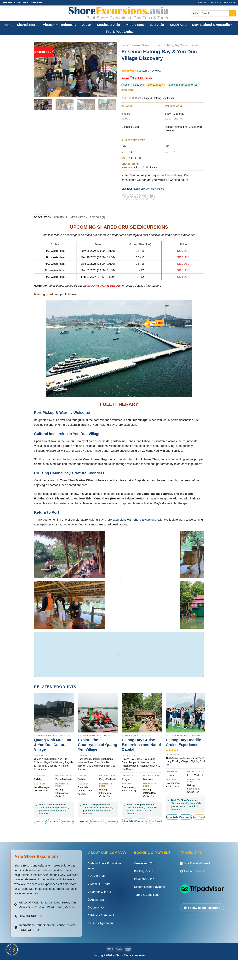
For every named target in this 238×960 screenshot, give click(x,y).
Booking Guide (143, 871)
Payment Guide (144, 879)
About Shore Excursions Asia (104, 866)
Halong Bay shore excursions (107, 519)
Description (42, 217)
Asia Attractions (193, 871)
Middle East (135, 24)
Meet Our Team (100, 884)
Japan (86, 24)
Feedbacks (230, 2)
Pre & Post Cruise (120, 31)
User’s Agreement (102, 923)
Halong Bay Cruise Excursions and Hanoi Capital (141, 745)
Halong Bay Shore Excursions (183, 45)
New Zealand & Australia (211, 24)
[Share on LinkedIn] (152, 197)
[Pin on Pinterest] (145, 197)
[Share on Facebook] (125, 197)
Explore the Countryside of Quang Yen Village (97, 745)
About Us (202, 2)
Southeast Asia (108, 24)
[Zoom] (38, 92)
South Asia (178, 24)
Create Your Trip (144, 863)
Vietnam (49, 24)
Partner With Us (100, 891)
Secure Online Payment (149, 886)
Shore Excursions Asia (147, 519)
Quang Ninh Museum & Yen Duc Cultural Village (52, 745)
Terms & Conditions (146, 894)
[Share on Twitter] (131, 197)
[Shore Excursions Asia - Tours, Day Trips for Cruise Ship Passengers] (119, 13)
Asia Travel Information (198, 863)
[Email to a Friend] (138, 197)
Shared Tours (27, 24)
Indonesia (68, 24)
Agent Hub (97, 899)
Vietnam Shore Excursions (147, 45)
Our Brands (97, 876)
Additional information (70, 217)
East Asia (157, 24)
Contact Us (215, 2)
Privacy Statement (102, 915)
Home (8, 24)
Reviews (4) (97, 217)
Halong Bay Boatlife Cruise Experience (183, 742)
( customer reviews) (148, 70)
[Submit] (232, 13)
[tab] (42, 217)
